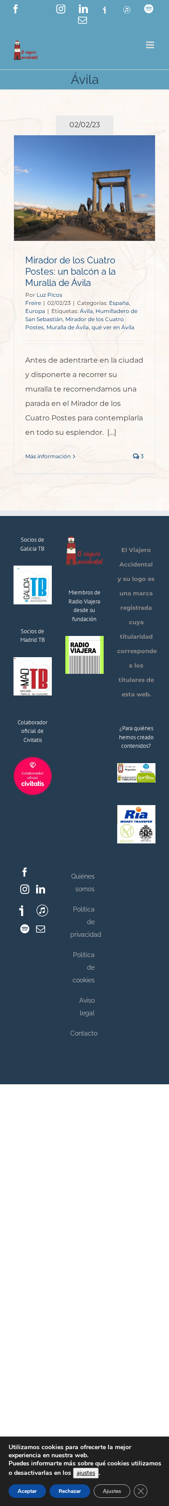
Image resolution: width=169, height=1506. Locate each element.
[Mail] (40, 929)
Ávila (86, 311)
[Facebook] (24, 872)
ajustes (86, 1473)
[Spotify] (24, 929)
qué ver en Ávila (112, 327)
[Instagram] (24, 889)
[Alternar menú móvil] (150, 45)
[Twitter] (40, 872)
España (119, 302)
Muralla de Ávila (67, 327)
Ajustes (112, 1491)
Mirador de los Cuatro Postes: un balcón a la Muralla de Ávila (70, 271)
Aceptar (27, 1491)
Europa (35, 311)
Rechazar (70, 1491)
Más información (48, 456)
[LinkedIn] (40, 889)
